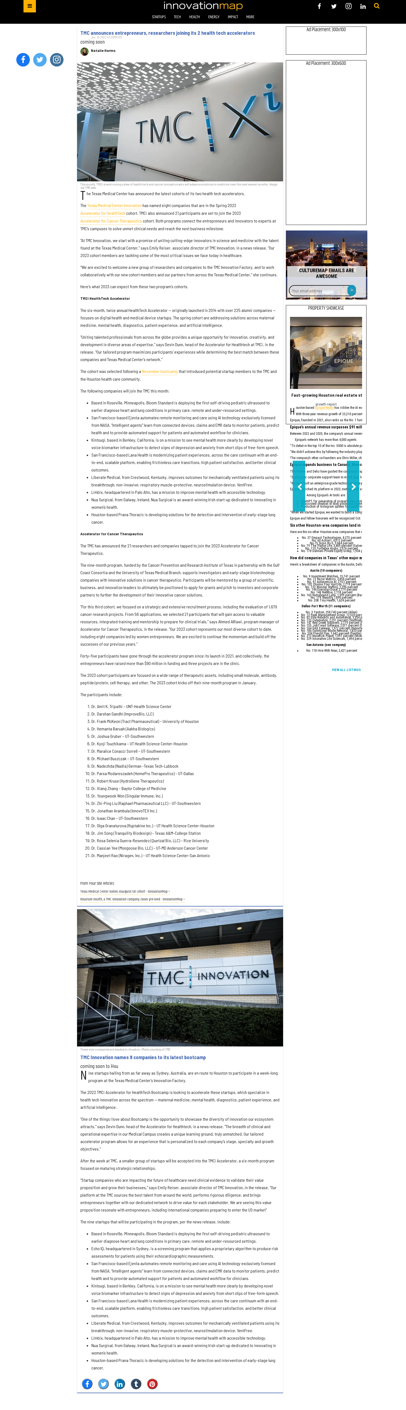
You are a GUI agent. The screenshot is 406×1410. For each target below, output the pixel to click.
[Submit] (376, 6)
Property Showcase (326, 308)
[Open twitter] (334, 6)
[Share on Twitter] (103, 1384)
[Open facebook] (319, 6)
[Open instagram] (348, 6)
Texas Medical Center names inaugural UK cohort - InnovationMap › (125, 892)
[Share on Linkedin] (119, 1384)
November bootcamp (160, 371)
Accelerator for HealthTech (102, 213)
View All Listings (346, 670)
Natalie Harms (103, 50)
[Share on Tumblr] (136, 1384)
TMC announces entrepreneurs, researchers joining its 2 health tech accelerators (167, 33)
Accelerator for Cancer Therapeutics (111, 220)
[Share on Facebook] (87, 1384)
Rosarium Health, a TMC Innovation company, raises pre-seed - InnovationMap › (132, 899)
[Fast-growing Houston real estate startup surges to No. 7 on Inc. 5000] (326, 353)
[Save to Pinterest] (152, 1384)
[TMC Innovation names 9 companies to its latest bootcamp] (180, 977)
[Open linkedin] (363, 6)
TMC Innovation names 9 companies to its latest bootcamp (143, 1057)
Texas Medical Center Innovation (114, 205)
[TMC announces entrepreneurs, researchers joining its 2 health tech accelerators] (180, 121)
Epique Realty (324, 408)
